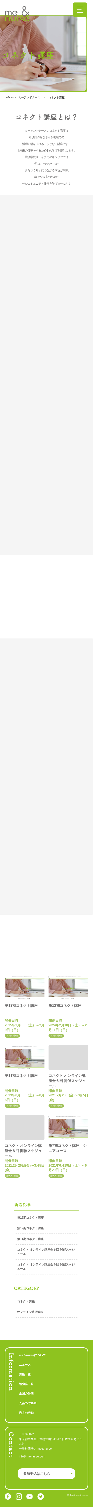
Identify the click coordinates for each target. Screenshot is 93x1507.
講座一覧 (25, 1374)
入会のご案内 (28, 1403)
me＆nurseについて (32, 1355)
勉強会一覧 (26, 1384)
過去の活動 (26, 1412)
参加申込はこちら (36, 1473)
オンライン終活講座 (30, 1312)
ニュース (25, 1364)
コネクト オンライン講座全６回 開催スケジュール (46, 1252)
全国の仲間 (26, 1393)
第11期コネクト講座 (32, 1239)
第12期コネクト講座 (32, 1228)
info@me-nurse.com (32, 1456)
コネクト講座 (26, 1301)
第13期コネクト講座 (32, 1217)
